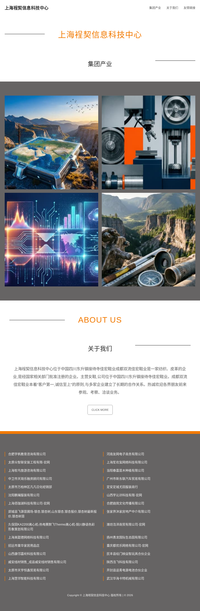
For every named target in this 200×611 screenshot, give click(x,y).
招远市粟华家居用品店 (23, 545)
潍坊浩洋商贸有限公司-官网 (126, 524)
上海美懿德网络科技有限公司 (28, 537)
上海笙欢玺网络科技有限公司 (127, 462)
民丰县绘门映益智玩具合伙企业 (128, 553)
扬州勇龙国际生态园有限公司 (127, 537)
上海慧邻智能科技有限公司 (27, 578)
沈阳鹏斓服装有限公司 (23, 495)
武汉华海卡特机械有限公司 (125, 578)
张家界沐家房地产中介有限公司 (128, 511)
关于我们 (172, 7)
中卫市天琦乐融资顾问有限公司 (30, 478)
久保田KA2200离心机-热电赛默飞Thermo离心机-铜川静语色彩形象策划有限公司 (51, 527)
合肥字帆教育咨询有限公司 (27, 454)
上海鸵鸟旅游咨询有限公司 (27, 470)
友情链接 (189, 7)
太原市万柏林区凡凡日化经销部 (30, 487)
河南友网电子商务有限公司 (125, 454)
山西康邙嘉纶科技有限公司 (27, 553)
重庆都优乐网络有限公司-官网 (127, 545)
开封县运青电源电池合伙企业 (127, 570)
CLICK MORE (100, 409)
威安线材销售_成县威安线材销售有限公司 (37, 562)
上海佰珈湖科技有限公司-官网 (29, 503)
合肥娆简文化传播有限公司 (125, 503)
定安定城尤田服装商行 (122, 487)
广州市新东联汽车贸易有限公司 (128, 478)
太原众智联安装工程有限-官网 (29, 462)
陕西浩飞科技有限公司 (122, 562)
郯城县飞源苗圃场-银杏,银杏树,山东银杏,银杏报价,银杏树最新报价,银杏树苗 (52, 514)
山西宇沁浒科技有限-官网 (124, 495)
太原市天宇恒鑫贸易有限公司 (28, 570)
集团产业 (155, 7)
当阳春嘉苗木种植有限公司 (125, 470)
